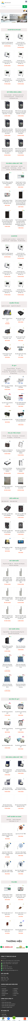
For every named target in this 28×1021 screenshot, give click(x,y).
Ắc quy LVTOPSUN (11, 368)
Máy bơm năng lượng (13, 565)
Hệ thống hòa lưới (19, 96)
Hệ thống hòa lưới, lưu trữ (18, 95)
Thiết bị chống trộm (16, 819)
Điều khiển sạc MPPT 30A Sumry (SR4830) (20, 514)
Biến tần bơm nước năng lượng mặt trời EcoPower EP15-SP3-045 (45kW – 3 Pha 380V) (20, 131)
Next (25, 17)
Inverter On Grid (5, 240)
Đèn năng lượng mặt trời (14, 757)
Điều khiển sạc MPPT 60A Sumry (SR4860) (7, 531)
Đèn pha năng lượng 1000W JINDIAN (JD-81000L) (7, 771)
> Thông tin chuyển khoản (6, 1007)
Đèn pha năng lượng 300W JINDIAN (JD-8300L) (20, 788)
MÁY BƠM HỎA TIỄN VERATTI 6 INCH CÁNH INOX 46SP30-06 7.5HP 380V (20, 580)
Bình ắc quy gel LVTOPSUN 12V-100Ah (20, 386)
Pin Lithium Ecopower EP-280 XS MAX (7, 487)
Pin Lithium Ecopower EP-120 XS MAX (20, 487)
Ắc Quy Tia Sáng (21, 371)
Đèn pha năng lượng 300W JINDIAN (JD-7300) (7, 788)
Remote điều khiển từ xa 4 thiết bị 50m (7, 930)
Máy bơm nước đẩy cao (8, 563)
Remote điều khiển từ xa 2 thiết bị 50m (20, 913)
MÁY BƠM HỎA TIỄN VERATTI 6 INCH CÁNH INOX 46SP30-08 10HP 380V (7, 580)
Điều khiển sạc (14, 498)
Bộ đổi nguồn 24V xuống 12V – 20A (20, 354)
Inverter (14, 236)
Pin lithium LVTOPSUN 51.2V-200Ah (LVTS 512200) (7, 470)
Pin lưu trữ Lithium (14, 433)
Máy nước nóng (14, 629)
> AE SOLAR (3, 988)
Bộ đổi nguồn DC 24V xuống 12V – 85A (20, 319)
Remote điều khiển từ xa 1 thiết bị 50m (7, 913)
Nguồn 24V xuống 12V (16, 305)
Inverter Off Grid (20, 239)
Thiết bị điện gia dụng (14, 816)
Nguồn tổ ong (14, 303)
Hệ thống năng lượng (14, 92)
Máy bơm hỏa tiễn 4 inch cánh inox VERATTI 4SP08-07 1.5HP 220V (20, 617)
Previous (3, 17)
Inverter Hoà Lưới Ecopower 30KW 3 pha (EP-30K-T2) (21, 44)
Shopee (25, 1020)
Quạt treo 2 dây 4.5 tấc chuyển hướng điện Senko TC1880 (7, 853)
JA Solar (19, 167)
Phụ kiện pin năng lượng (16, 169)
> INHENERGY (15, 988)
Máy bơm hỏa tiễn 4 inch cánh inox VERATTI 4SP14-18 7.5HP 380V (20, 599)
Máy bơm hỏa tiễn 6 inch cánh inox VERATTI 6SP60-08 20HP (7, 599)
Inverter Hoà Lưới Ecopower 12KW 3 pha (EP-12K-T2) (7, 80)
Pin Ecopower (15, 435)
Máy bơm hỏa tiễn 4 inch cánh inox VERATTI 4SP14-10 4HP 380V (7, 617)
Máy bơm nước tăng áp (19, 563)
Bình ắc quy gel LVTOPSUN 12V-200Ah (7, 386)
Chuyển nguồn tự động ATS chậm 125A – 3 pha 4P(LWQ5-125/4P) (21, 184)
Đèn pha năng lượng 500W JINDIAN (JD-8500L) (20, 770)
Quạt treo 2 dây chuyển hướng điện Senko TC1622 (20, 852)
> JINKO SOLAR (4, 990)
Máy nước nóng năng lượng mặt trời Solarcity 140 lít (7, 686)
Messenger (8, 1020)
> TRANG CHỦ (4, 1016)
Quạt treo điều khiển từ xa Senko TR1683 (20, 871)
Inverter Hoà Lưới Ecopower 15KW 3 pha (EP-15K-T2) (20, 62)
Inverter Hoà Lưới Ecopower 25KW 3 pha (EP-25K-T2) (7, 62)
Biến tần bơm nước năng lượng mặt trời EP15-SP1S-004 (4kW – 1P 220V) (20, 112)
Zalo (19, 1020)
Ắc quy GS (18, 368)
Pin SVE (4, 435)
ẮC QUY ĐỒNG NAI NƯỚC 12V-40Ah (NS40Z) (20, 403)
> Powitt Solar (16, 993)
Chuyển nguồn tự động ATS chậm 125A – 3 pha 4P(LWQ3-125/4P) (7, 202)
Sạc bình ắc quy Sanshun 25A (20, 746)
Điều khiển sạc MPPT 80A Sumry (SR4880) (7, 514)
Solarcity (8, 169)
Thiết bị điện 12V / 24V (13, 821)
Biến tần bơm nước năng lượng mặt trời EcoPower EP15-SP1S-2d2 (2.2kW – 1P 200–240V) (7, 131)
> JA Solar (15, 990)
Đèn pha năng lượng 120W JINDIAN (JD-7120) (20, 805)
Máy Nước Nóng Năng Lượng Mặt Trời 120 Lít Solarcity (20, 686)
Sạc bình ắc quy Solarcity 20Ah (7, 729)
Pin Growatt (22, 435)
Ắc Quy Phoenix (13, 373)
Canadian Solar (5, 167)
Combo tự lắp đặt (7, 95)
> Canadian (15, 991)
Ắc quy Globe (20, 370)
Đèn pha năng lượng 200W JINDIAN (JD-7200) (7, 805)
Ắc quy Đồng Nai (12, 371)
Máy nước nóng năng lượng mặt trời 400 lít (20, 647)
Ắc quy (14, 365)
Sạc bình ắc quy (14, 699)
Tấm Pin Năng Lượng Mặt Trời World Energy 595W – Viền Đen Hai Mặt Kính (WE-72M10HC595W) (7, 222)
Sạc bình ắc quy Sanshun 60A (7, 403)
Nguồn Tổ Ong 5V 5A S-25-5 (7, 319)
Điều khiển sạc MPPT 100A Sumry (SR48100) (20, 531)
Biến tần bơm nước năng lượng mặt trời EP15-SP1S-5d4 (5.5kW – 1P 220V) (7, 112)
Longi (24, 167)
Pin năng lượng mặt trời (14, 163)
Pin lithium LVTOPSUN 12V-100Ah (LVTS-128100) (7, 451)
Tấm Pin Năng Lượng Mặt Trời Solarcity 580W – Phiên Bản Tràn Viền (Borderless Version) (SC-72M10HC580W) (20, 222)
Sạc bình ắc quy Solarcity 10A (20, 712)
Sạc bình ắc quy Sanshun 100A (20, 729)
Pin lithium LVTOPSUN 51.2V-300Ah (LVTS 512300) (20, 470)
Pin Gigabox (9, 437)
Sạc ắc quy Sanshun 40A (7, 745)
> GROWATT (3, 991)
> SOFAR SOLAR (4, 993)
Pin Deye (9, 435)
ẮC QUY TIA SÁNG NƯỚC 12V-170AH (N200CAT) (20, 420)
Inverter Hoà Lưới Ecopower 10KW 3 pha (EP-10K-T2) (21, 80)
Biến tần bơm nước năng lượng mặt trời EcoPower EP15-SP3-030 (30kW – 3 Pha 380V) (20, 151)
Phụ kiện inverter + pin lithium (9, 239)
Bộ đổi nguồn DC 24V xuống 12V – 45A (20, 337)
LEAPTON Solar (14, 166)
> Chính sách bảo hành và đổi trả (8, 1004)
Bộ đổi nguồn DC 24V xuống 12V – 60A (7, 337)
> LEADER (3, 995)
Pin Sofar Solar (17, 437)
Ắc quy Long (5, 371)
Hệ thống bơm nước (13, 98)
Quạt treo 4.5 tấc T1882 (21, 833)
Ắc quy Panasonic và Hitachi (10, 370)
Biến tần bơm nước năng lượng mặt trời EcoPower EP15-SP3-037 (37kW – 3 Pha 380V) (7, 151)
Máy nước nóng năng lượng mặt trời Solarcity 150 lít (21, 666)
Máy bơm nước (14, 560)
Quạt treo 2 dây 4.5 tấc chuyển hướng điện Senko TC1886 (7, 835)
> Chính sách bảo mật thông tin (8, 1005)
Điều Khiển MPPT (5, 501)
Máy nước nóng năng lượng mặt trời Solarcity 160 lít (7, 666)
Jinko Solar (7, 166)
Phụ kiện (14, 882)
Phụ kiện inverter (21, 240)
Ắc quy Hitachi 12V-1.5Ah (7, 419)
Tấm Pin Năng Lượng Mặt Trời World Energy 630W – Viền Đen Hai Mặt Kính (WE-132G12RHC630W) (20, 202)
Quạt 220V (9, 819)
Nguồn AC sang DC (6, 305)
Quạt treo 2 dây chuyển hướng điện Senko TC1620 (7, 871)
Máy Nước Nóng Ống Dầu (13, 633)
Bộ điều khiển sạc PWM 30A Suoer (7, 548)
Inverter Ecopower (14, 29)
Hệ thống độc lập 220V (9, 96)
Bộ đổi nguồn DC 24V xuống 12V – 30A (7, 354)
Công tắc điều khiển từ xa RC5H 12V (20, 930)
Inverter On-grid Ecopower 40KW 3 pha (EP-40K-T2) (7, 43)
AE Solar (20, 166)
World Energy (13, 167)
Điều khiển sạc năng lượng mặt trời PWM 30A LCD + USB (20, 549)
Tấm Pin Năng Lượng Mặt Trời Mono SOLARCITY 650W (7, 184)
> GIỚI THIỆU (3, 1014)
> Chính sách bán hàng (6, 1002)
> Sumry (14, 995)
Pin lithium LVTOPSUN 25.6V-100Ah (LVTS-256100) (20, 452)
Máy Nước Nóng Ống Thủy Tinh (17, 631)
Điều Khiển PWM (13, 501)
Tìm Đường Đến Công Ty (3, 1020)
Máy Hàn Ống (6, 631)
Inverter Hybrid (13, 240)
